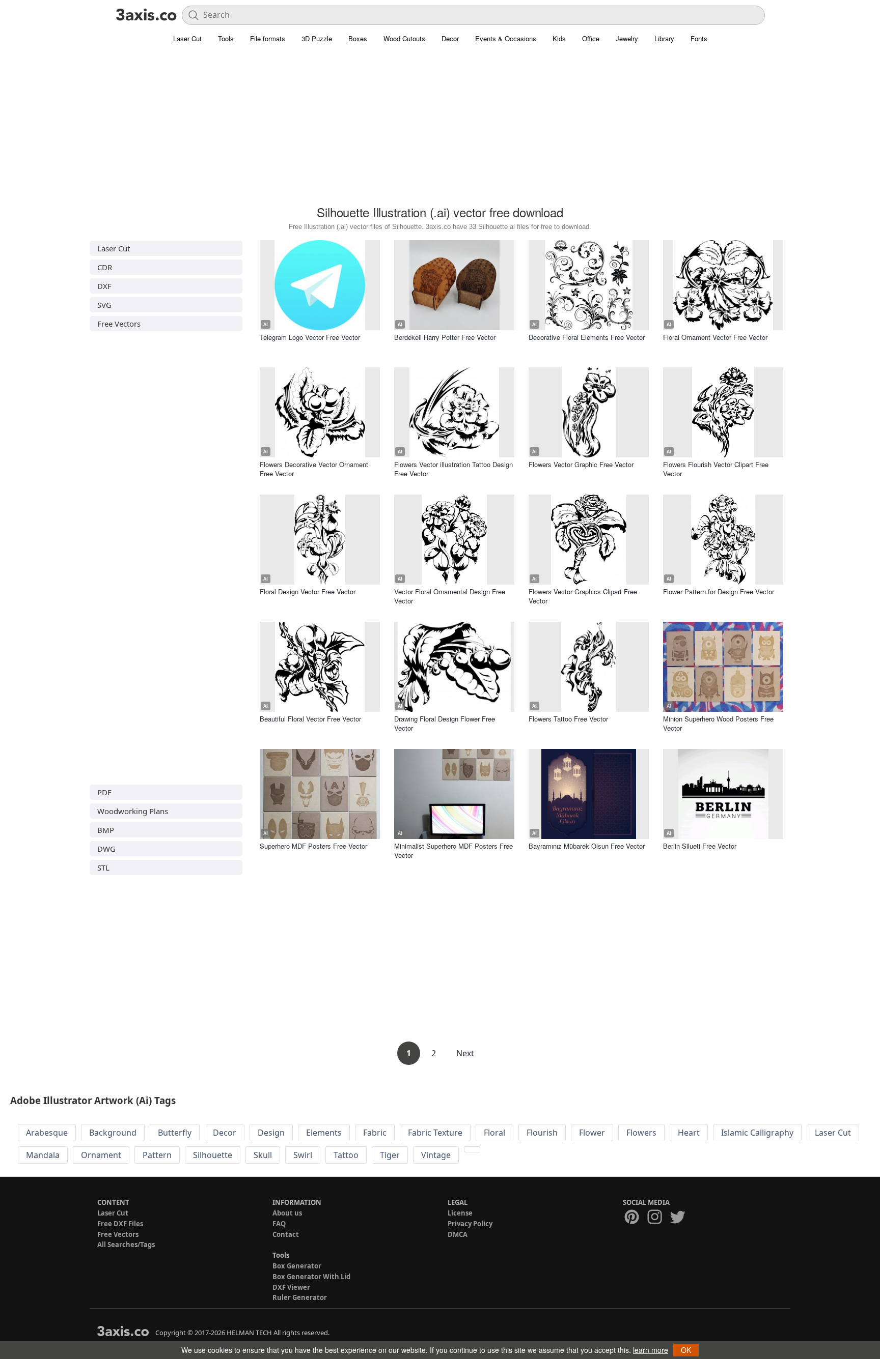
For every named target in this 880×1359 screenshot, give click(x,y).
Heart (689, 1132)
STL (103, 867)
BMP (105, 830)
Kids (559, 38)
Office (590, 38)
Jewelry (627, 38)
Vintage (436, 1155)
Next (465, 1053)
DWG (106, 849)
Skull (263, 1155)
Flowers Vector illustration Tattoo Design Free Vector (453, 468)
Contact (285, 1234)
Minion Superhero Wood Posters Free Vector (718, 723)
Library (664, 38)
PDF (104, 792)
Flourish (542, 1132)
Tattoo (346, 1155)
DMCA (458, 1234)
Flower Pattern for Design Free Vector (718, 591)
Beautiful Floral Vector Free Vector (310, 719)
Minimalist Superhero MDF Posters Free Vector (453, 850)
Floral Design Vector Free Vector (307, 591)
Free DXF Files (120, 1223)
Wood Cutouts (404, 38)
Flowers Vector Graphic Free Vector (581, 464)
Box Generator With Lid (311, 1276)
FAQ (279, 1223)
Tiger (390, 1155)
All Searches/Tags (126, 1244)
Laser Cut (187, 38)
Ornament (101, 1155)
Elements (324, 1132)
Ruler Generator (299, 1297)
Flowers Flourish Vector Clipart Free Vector (715, 468)
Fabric (375, 1132)
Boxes (357, 38)
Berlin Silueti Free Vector (699, 846)
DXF (104, 286)
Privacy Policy (470, 1223)
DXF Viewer (291, 1287)
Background (112, 1132)
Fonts (699, 38)
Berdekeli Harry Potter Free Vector (445, 337)
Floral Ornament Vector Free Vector (715, 337)
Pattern (157, 1155)
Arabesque (47, 1132)
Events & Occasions (505, 38)
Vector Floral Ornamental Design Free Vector (449, 596)
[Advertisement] (440, 130)
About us (287, 1213)
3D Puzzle (316, 38)
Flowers (641, 1132)
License (460, 1213)
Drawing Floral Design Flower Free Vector (444, 723)
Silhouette (212, 1155)
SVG (104, 305)
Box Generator (296, 1265)
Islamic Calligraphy (757, 1132)
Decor (450, 38)
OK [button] (686, 1350)
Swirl (302, 1155)
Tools (226, 38)
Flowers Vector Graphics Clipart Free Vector (583, 596)
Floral (494, 1132)
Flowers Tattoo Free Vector (568, 719)
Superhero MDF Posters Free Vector (313, 846)
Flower (592, 1132)
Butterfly (174, 1132)
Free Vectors (119, 324)
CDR (104, 267)
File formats (267, 38)
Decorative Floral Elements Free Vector (587, 337)
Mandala (43, 1155)
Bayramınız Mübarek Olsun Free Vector (587, 846)
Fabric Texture (435, 1132)
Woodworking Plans (132, 811)
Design (271, 1132)
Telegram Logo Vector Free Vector (310, 337)
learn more (650, 1350)
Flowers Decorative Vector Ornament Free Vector (314, 468)
